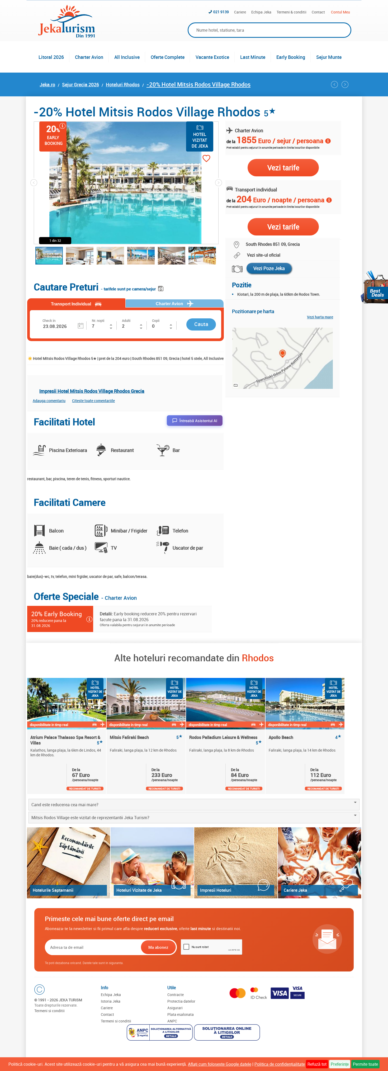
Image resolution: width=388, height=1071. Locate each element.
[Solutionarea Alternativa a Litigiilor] (160, 1033)
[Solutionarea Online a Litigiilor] (227, 1033)
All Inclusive (127, 57)
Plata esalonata (180, 1014)
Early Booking (290, 57)
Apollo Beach (305, 737)
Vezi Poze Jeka (269, 268)
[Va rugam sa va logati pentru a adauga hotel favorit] (197, 159)
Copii (155, 320)
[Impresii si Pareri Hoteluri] (235, 862)
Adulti (126, 320)
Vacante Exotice (212, 57)
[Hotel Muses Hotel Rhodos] (345, 84)
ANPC (172, 1020)
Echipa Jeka (261, 12)
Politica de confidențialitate (279, 1064)
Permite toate (365, 1064)
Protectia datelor (181, 1001)
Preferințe (340, 1064)
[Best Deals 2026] (374, 287)
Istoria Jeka (110, 1001)
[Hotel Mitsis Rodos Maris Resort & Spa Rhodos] (334, 84)
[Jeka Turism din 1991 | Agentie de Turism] (66, 36)
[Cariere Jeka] (319, 862)
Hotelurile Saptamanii (53, 890)
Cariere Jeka (295, 890)
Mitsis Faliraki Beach (146, 737)
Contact (318, 12)
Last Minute (252, 57)
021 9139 (221, 12)
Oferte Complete (167, 57)
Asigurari (175, 1007)
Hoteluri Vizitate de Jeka (139, 890)
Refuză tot (317, 1064)
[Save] (161, 288)
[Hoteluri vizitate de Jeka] (152, 862)
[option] (67, 736)
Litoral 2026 (51, 57)
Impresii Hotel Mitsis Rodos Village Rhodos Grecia (91, 391)
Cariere (240, 12)
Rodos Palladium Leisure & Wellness (225, 740)
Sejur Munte (329, 57)
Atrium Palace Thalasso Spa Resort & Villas (66, 740)
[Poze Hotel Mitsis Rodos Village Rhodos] (234, 269)
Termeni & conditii (291, 12)
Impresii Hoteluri (215, 890)
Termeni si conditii (49, 1010)
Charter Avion (89, 57)
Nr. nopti (98, 320)
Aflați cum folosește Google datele (219, 1064)
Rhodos (258, 657)
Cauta (201, 324)
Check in (48, 320)
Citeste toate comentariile (93, 400)
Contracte (175, 994)
